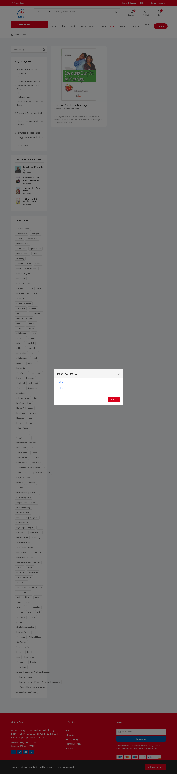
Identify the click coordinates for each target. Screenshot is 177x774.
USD (61, 381)
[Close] (119, 374)
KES (61, 387)
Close (114, 399)
